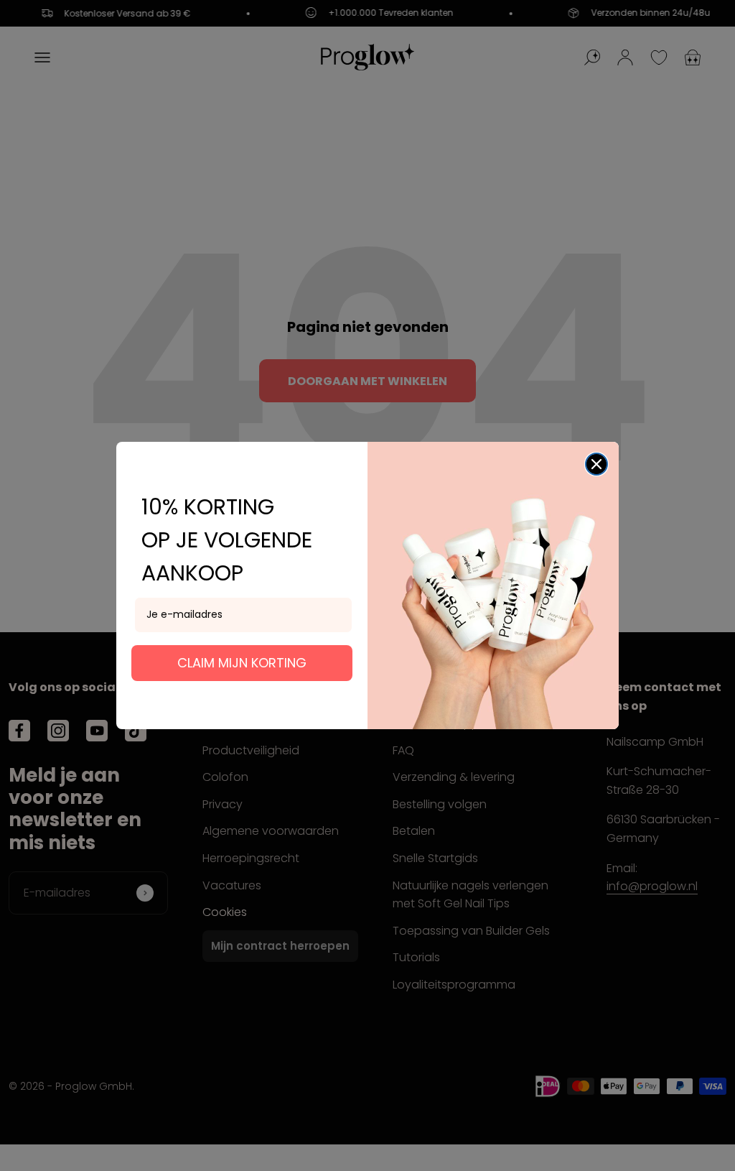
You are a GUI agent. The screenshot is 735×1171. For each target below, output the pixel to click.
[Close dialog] (596, 464)
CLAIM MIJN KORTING (241, 663)
